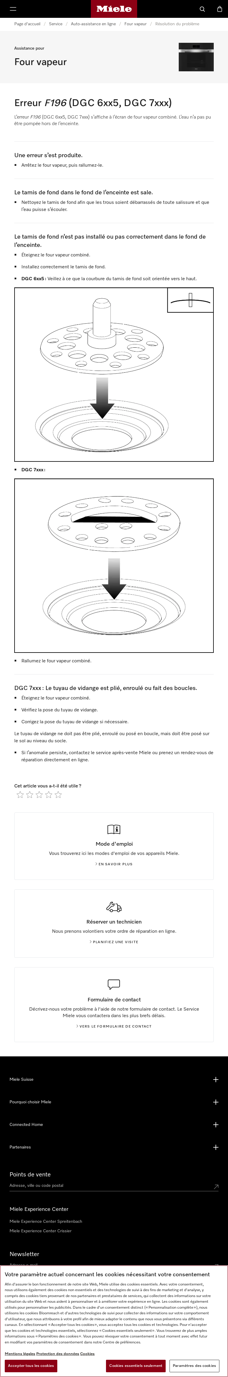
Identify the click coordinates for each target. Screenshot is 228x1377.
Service (55, 24)
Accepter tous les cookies (31, 1366)
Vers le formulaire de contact (116, 1026)
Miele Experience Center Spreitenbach (46, 1222)
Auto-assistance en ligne (93, 24)
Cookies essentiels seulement (135, 1366)
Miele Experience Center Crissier (41, 1231)
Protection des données (57, 1354)
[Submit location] (216, 1186)
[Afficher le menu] (13, 8)
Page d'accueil (27, 24)
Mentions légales (20, 1354)
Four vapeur (135, 24)
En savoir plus (116, 864)
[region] (114, 1321)
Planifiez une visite (115, 942)
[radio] (20, 794)
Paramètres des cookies (194, 1366)
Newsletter (24, 1254)
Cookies (87, 1354)
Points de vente (30, 1175)
